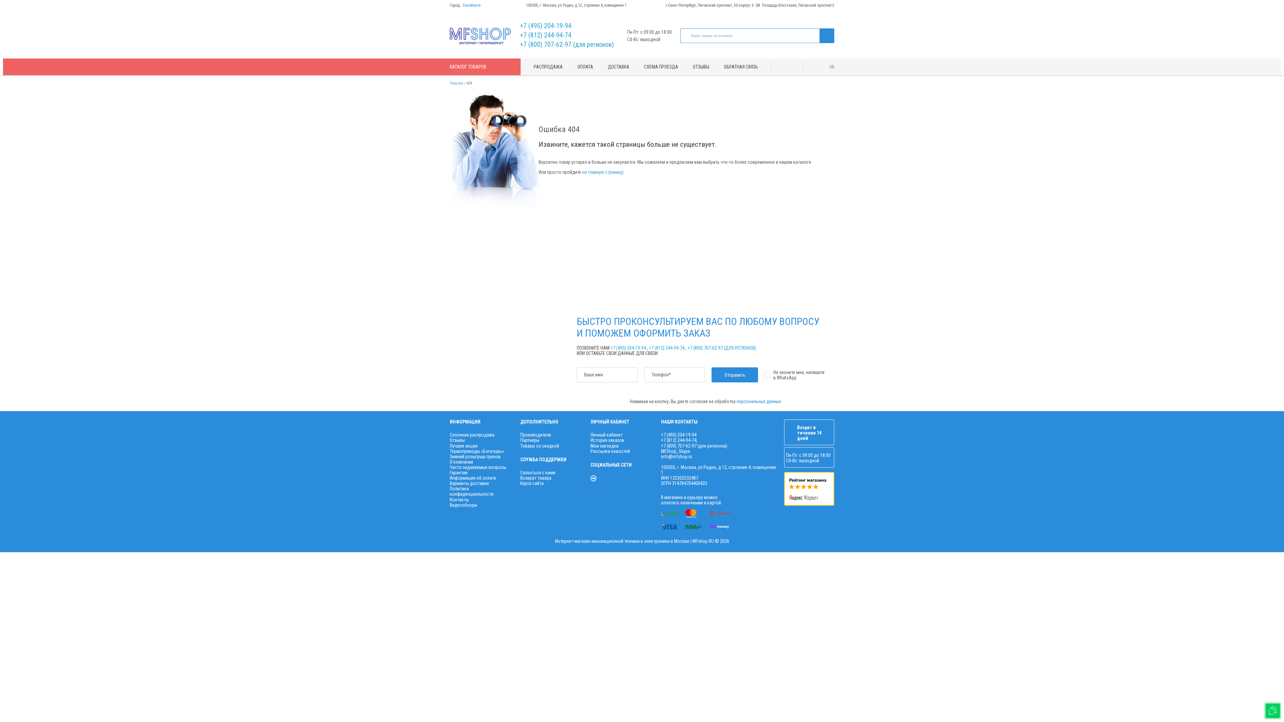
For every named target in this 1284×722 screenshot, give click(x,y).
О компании (461, 462)
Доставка (618, 67)
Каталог (468, 67)
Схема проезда (661, 67)
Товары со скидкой (539, 446)
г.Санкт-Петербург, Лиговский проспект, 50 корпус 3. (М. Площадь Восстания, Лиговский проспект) (750, 5)
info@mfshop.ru (676, 456)
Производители (535, 435)
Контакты (459, 499)
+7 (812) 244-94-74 (545, 35)
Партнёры (529, 440)
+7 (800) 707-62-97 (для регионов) (567, 44)
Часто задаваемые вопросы (478, 467)
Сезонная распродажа (472, 435)
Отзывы (701, 67)
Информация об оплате (473, 478)
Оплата (585, 67)
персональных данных (759, 401)
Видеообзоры (463, 505)
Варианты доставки (469, 483)
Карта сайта (532, 483)
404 (469, 83)
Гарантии (458, 472)
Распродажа (548, 67)
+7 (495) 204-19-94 (545, 26)
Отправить (735, 375)
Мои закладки (605, 446)
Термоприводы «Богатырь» (477, 451)
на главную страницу (603, 172)
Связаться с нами (537, 472)
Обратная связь (741, 67)
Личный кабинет (607, 435)
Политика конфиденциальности (472, 491)
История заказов (607, 440)
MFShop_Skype (675, 451)
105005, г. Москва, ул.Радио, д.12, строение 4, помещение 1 (576, 5)
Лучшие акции (463, 446)
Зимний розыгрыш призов (475, 456)
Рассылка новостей (610, 451)
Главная (456, 83)
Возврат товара (535, 478)
